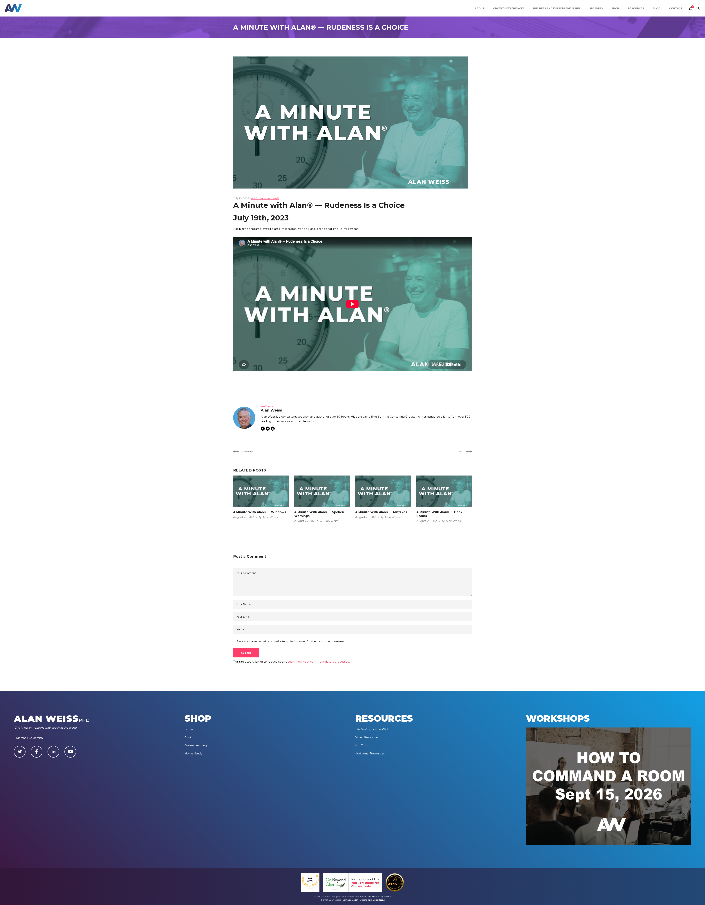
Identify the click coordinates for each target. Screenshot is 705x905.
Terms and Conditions (372, 899)
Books (189, 729)
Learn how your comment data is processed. (319, 661)
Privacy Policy (350, 899)
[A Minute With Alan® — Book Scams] (444, 491)
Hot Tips (361, 745)
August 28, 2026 (244, 517)
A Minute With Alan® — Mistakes (381, 512)
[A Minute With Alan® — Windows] (261, 491)
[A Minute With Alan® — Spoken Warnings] (322, 491)
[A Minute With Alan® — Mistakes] (383, 491)
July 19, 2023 (241, 198)
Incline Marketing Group (377, 896)
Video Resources (367, 737)
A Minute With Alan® (265, 198)
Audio (189, 737)
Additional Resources (370, 753)
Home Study (193, 753)
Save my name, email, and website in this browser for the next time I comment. (292, 641)
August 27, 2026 (305, 521)
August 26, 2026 (366, 517)
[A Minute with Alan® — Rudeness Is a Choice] (244, 418)
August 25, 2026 (427, 521)
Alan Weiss (270, 517)
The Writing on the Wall (371, 729)
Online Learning (196, 745)
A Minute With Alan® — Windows (259, 512)
